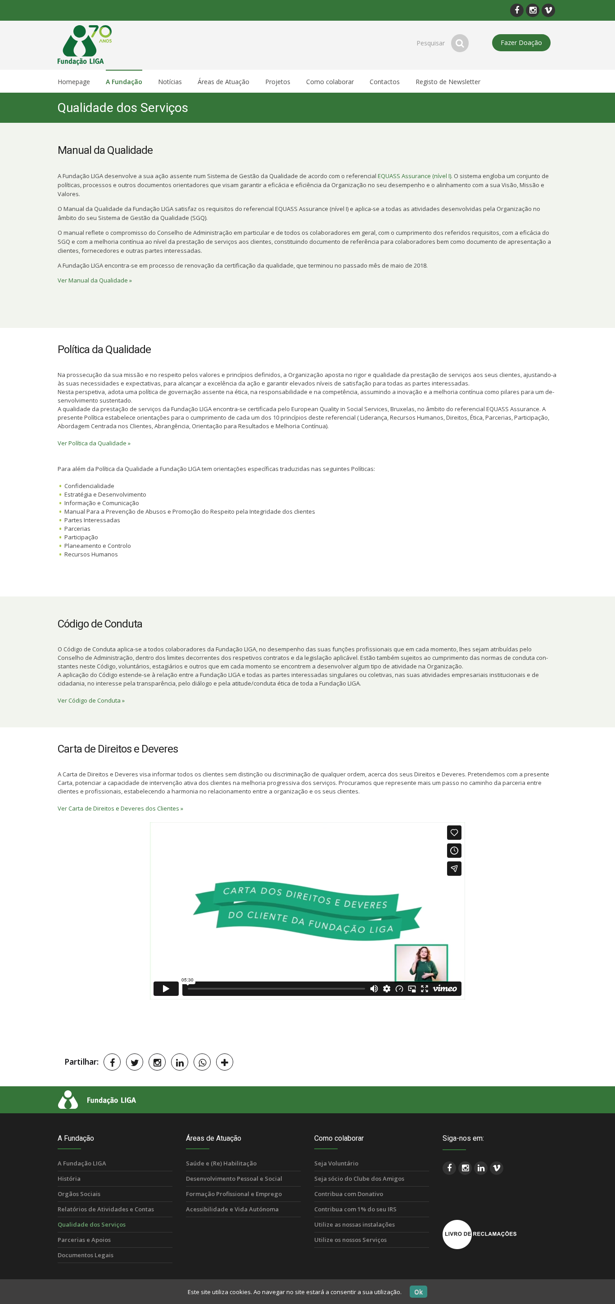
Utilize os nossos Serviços (350, 1240)
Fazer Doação (521, 42)
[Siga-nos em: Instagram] (532, 10)
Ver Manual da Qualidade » (95, 280)
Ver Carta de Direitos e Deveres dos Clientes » (120, 808)
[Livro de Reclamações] (479, 1233)
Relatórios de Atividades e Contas (106, 1209)
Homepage (74, 81)
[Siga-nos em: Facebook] (517, 10)
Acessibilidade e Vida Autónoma (232, 1209)
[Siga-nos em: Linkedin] (481, 1168)
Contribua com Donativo (348, 1194)
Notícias (170, 81)
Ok (418, 1291)
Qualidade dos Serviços (92, 1224)
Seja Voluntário (336, 1163)
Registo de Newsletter (448, 81)
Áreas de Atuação (213, 1138)
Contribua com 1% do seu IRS (355, 1209)
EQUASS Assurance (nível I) (414, 176)
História (69, 1178)
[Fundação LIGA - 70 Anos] (88, 44)
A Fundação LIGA (82, 1163)
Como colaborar (339, 1138)
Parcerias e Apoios (84, 1240)
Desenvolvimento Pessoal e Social (234, 1178)
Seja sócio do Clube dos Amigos (359, 1178)
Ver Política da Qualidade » (94, 443)
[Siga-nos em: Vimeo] (548, 10)
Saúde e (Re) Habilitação (221, 1163)
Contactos (385, 81)
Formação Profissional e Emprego (234, 1194)
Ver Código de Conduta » (91, 700)
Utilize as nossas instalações (354, 1224)
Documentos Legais (85, 1255)
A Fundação (76, 1138)
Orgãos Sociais (79, 1194)
